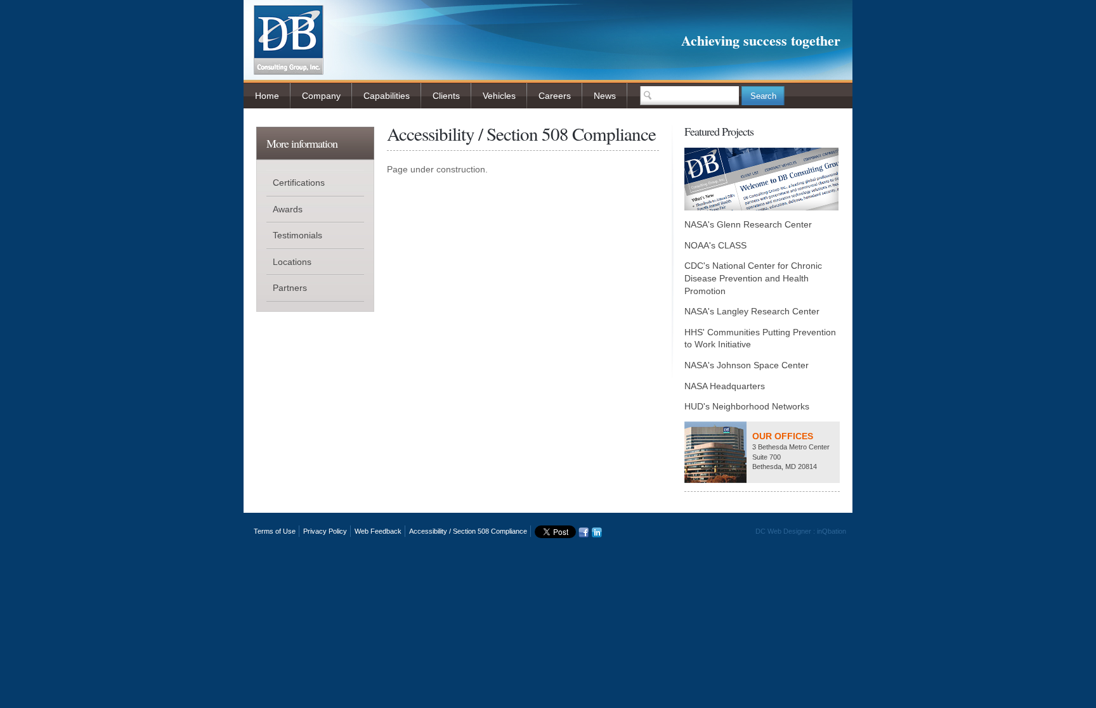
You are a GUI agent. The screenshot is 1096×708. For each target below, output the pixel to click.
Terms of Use (275, 531)
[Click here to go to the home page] (289, 70)
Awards (288, 209)
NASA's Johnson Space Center (746, 365)
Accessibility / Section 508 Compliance (468, 531)
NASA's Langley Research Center (751, 311)
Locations (292, 262)
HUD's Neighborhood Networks (746, 406)
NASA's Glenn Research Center (748, 224)
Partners (290, 288)
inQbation (831, 531)
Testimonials (297, 235)
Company (321, 96)
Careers (554, 96)
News (605, 96)
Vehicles (499, 96)
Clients (446, 96)
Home (267, 96)
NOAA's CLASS (715, 245)
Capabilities (386, 96)
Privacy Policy (325, 531)
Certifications (299, 182)
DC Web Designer (783, 531)
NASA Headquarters (724, 386)
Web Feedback (378, 531)
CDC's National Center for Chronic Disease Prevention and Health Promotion (753, 278)
